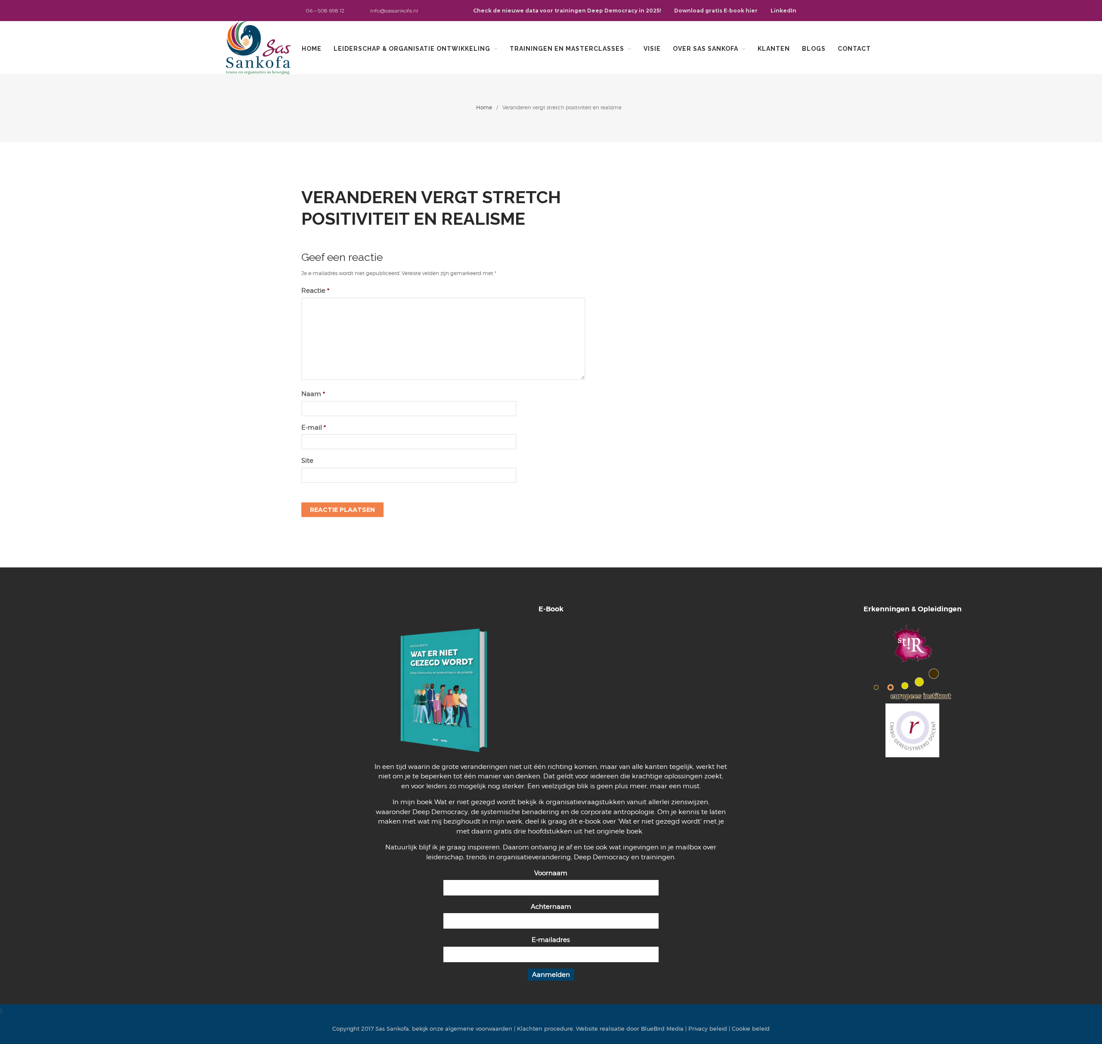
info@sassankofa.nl (394, 10)
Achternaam (551, 907)
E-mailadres (551, 940)
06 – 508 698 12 (325, 10)
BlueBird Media (662, 1028)
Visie (652, 48)
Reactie (315, 290)
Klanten (774, 48)
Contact (854, 48)
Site (307, 461)
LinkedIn (783, 10)
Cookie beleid (751, 1028)
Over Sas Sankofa (705, 48)
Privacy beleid (707, 1028)
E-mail (313, 427)
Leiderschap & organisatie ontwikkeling (412, 48)
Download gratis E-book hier (716, 10)
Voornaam (550, 873)
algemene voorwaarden (478, 1028)
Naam (313, 394)
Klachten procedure (545, 1028)
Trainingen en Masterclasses (567, 48)
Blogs (814, 48)
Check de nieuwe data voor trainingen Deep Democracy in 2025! (567, 10)
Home (312, 48)
